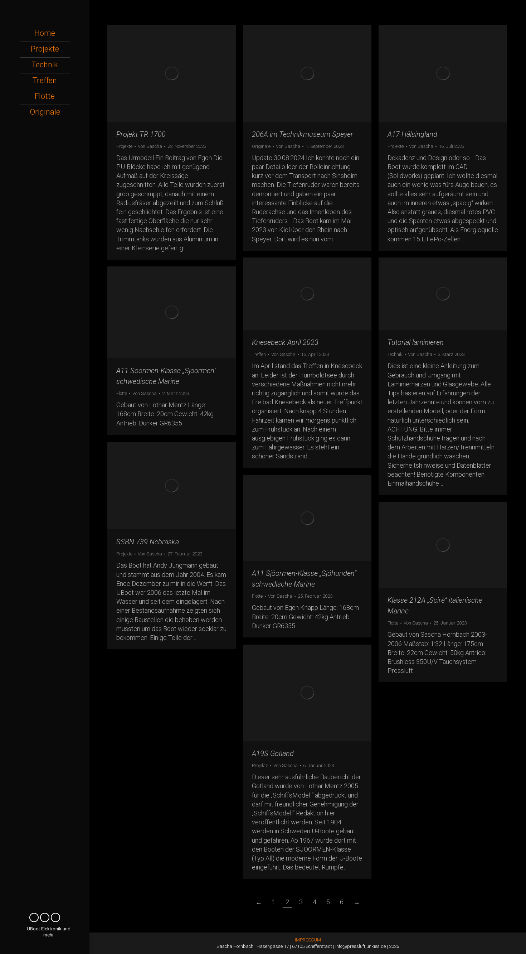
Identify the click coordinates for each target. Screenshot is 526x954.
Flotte (121, 393)
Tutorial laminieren (416, 342)
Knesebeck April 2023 (285, 342)
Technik (395, 354)
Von (150, 146)
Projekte (124, 146)
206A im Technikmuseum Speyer (302, 134)
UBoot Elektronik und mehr (48, 932)
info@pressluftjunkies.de (360, 946)
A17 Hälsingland (412, 134)
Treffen (259, 354)
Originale (261, 146)
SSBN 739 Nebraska (147, 542)
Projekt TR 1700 (141, 134)
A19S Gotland (273, 753)
